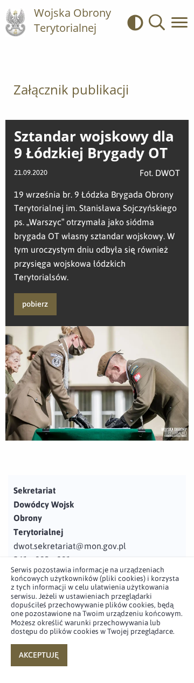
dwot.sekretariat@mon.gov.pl (69, 546)
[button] (157, 22)
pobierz (35, 304)
